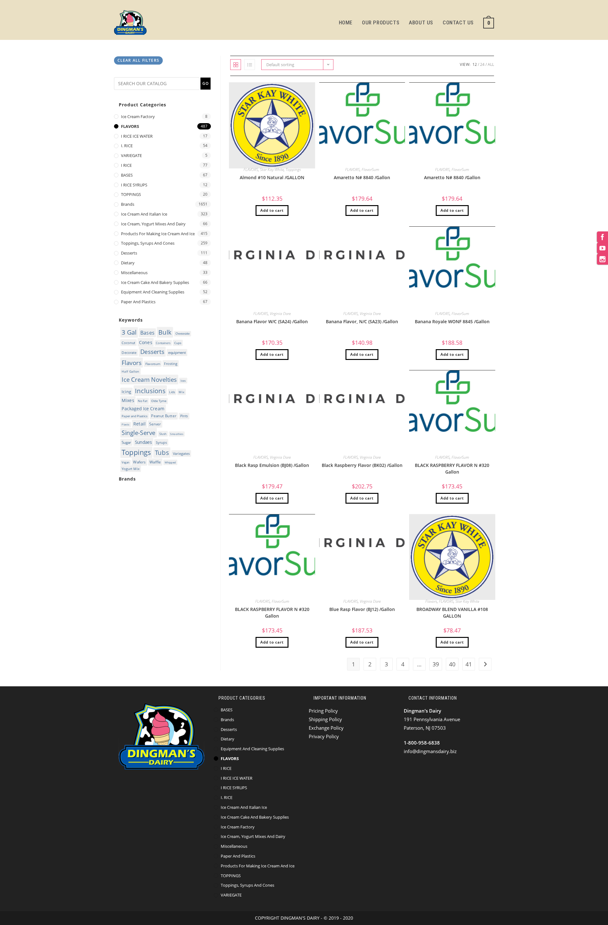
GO (205, 83)
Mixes (128, 400)
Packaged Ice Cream (143, 409)
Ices (183, 380)
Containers (163, 343)
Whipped (170, 462)
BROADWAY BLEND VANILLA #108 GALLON (452, 612)
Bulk (165, 332)
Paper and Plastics (138, 302)
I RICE (126, 165)
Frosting (170, 363)
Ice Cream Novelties (149, 379)
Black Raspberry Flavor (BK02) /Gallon (362, 465)
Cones (145, 342)
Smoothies (176, 434)
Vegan (125, 462)
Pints (184, 416)
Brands (127, 204)
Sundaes (143, 442)
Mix (181, 391)
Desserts (129, 253)
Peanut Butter (163, 416)
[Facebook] (602, 236)
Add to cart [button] (272, 210)
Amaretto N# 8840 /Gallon (362, 177)
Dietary (128, 263)
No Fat (142, 401)
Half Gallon (130, 371)
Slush (163, 434)
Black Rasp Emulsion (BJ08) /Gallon (272, 465)
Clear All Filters (138, 60)
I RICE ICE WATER (137, 136)
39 (436, 664)
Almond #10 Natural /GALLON (272, 177)
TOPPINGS (131, 194)
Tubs (162, 452)
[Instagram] (602, 259)
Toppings (293, 169)
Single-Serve (138, 433)
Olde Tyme (158, 401)
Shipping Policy (325, 719)
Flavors (431, 601)
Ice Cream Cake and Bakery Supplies (155, 282)
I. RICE (127, 145)
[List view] (249, 64)
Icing (126, 391)
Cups (177, 343)
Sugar (126, 442)
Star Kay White (272, 169)
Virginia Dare (280, 313)
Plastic (126, 424)
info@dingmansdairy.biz (430, 751)
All (491, 64)
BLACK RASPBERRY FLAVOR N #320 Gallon (452, 468)
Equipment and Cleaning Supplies (152, 292)
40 (452, 664)
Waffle (155, 462)
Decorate (129, 352)
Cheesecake (182, 333)
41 (469, 664)
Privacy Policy (324, 736)
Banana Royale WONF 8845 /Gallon (452, 321)
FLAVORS (251, 169)
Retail (139, 423)
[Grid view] (235, 64)
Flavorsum (152, 364)
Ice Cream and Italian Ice (144, 214)
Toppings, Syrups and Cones (147, 243)
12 (474, 64)
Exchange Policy (326, 728)
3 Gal (129, 332)
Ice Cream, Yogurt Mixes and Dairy (153, 224)
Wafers (139, 462)
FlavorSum (370, 169)
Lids (172, 392)
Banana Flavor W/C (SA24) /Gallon (272, 321)
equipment (177, 352)
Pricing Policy (323, 711)
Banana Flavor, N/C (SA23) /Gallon (362, 321)
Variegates (181, 453)
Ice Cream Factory (138, 116)
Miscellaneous (134, 272)
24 (482, 64)
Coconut (128, 342)
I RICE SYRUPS (134, 185)
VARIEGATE (131, 155)
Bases (147, 332)
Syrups (161, 442)
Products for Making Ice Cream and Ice (158, 233)
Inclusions (150, 390)
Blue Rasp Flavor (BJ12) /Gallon (362, 609)
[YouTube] (602, 248)
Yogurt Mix (130, 468)
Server (155, 424)
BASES (127, 175)
